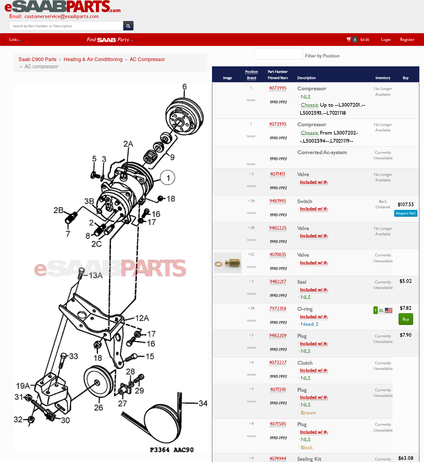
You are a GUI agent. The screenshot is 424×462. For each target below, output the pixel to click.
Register (407, 39)
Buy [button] (406, 319)
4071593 (278, 389)
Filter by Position (322, 55)
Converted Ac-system (322, 152)
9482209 (277, 335)
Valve (303, 174)
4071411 (278, 173)
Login (386, 39)
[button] (110, 39)
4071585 (278, 423)
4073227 (277, 362)
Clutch (305, 363)
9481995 (277, 200)
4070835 (277, 254)
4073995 (277, 87)
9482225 (277, 227)
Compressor (311, 88)
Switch (304, 201)
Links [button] (13, 39)
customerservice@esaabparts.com (62, 16)
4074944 (277, 458)
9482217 (278, 281)
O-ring (305, 309)
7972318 (277, 308)
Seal (301, 282)
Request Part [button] (406, 213)
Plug (302, 336)
